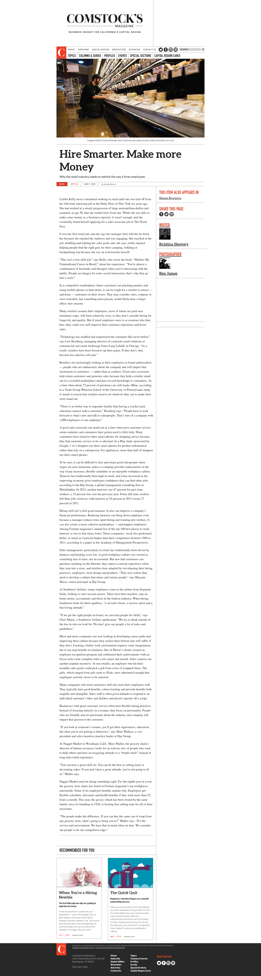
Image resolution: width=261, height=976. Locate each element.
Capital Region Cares (167, 55)
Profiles (109, 55)
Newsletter (119, 50)
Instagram (171, 50)
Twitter (161, 50)
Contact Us (149, 50)
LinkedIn (176, 50)
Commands (2, 973)
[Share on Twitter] (166, 214)
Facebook (166, 50)
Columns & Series (90, 55)
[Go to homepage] (105, 23)
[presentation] (61, 53)
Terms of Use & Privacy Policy (83, 947)
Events (122, 55)
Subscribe (83, 50)
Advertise (134, 50)
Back (61, 184)
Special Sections (140, 55)
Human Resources (170, 198)
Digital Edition (100, 50)
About (71, 50)
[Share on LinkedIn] (171, 214)
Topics (72, 55)
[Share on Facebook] (161, 214)
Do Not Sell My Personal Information (110, 947)
